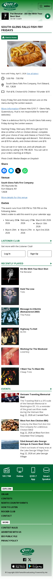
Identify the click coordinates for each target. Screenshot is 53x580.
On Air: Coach (16, 19)
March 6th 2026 (43, 220)
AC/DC (23, 331)
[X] (29, 560)
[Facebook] (24, 560)
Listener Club (10, 241)
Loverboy (24, 351)
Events (5, 389)
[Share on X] (18, 171)
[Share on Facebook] (4, 171)
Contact (6, 515)
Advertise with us (11, 532)
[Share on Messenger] (11, 171)
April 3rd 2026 (42, 229)
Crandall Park (42, 415)
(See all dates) (32, 73)
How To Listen (9, 507)
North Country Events (14, 502)
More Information (10, 108)
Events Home (11, 37)
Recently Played (12, 263)
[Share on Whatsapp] (25, 171)
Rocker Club (8, 511)
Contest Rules (9, 527)
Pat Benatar (26, 272)
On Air (4, 494)
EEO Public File (9, 536)
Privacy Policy (9, 540)
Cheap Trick (26, 372)
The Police (25, 314)
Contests (6, 498)
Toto (22, 292)
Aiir (46, 572)
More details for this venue (14, 197)
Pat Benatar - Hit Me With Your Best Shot (26, 15)
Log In (7, 253)
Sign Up (34, 253)
